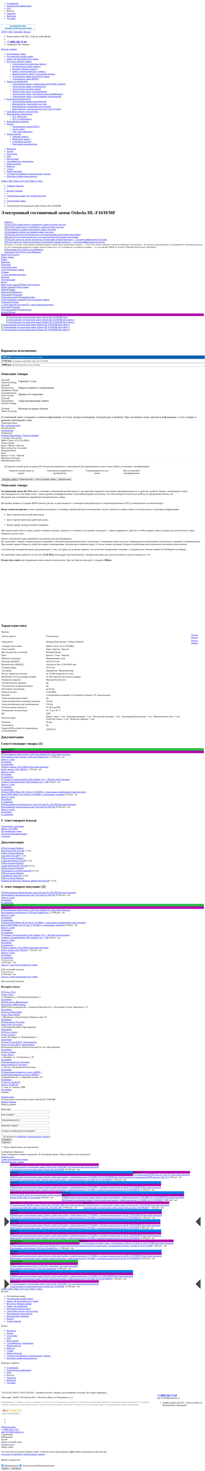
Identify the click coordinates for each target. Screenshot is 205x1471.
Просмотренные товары (12, 1162)
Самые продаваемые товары (14, 1159)
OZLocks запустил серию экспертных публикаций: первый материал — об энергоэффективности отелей (54, 242)
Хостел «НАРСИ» (9, 1084)
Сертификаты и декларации (20, 161)
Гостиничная (7, 430)
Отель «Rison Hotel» (10, 1014)
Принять (5, 1468)
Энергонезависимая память (14, 834)
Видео (4, 312)
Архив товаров (14, 1321)
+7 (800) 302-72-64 (17, 41)
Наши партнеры (14, 171)
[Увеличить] (37, 317)
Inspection (18, 32)
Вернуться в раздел (10, 284)
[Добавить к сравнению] (3, 319)
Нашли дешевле (8, 1102)
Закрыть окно (7, 1097)
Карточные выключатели (19, 1309)
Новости (11, 166)
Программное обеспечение (19, 1314)
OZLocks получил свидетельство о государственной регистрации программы (41, 237)
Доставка (11, 18)
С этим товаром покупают (13, 304)
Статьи (10, 169)
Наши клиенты (14, 164)
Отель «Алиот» (8, 1034)
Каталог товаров (9, 49)
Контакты (11, 16)
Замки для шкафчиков (17, 1306)
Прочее (10, 1319)
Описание (6, 294)
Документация (8, 309)
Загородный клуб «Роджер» (14, 1064)
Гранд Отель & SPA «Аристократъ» (18, 1044)
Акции (10, 151)
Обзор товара (7, 287)
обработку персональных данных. (34, 1136)
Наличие (5, 307)
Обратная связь (8, 1427)
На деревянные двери (11, 831)
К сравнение (7, 764)
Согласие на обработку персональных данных (29, 174)
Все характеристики (10, 425)
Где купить (12, 154)
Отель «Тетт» (7, 994)
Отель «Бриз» (7, 1054)
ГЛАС (10, 32)
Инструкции (13, 159)
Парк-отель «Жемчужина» (13, 1004)
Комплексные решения (18, 1316)
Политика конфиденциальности (22, 176)
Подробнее (6, 762)
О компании (12, 3)
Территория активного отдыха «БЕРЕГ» (20, 1074)
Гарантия (11, 13)
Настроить (16, 1468)
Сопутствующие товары (12, 299)
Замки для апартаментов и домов (22, 1301)
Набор (4, 289)
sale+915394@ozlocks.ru (12, 1432)
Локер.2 (27, 32)
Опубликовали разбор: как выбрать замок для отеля (29, 232)
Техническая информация (19, 6)
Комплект (5, 292)
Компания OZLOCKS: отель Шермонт (22, 252)
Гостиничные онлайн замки (20, 1298)
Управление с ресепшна (12, 826)
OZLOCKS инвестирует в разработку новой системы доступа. (34, 227)
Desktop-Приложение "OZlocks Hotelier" (20, 435)
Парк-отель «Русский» (12, 1024)
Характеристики (9, 297)
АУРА (4, 32)
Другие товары (194, 636)
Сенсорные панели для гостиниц (22, 1311)
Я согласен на (27, 1136)
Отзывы (5, 302)
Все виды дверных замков (19, 1304)
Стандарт (5, 836)
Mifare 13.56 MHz (9, 829)
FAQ (9, 8)
